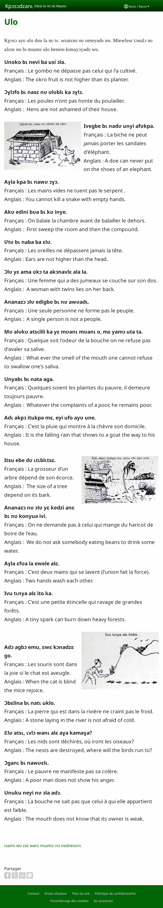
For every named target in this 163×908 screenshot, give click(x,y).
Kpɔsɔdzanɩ (19, 6)
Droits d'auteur (56, 893)
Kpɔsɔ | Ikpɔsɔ (138, 6)
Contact (33, 893)
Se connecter (103, 901)
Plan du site (81, 893)
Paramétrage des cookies (69, 901)
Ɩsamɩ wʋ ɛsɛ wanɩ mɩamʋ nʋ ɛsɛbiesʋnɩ (42, 845)
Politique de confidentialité (115, 893)
